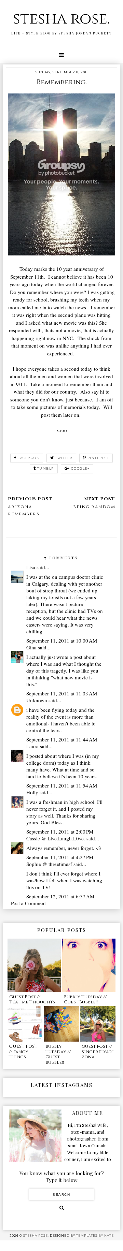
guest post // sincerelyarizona (98, 1051)
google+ (80, 468)
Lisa (30, 567)
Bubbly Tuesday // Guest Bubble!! (85, 999)
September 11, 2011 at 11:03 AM (61, 693)
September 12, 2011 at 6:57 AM (60, 896)
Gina (31, 647)
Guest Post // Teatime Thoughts (32, 999)
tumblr (45, 468)
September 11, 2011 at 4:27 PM (59, 857)
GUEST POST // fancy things (23, 1051)
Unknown (36, 700)
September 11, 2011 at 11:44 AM (61, 739)
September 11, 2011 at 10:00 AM (61, 640)
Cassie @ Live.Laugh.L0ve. (55, 838)
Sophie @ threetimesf (49, 863)
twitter (63, 458)
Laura (32, 746)
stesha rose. (61, 19)
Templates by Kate (95, 1235)
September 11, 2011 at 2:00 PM (59, 831)
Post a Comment (28, 903)
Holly (32, 792)
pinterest (98, 458)
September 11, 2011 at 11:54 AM (61, 785)
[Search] (61, 1208)
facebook (28, 458)
